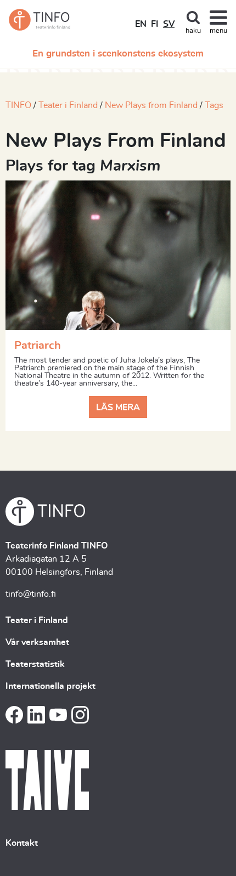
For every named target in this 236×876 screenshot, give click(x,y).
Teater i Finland (68, 105)
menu (218, 31)
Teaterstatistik (35, 664)
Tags (214, 105)
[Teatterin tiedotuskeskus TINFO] (40, 20)
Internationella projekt (50, 686)
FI (155, 24)
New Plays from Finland (151, 105)
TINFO (18, 105)
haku (193, 31)
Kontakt (21, 843)
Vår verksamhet (37, 642)
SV (169, 24)
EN (141, 24)
